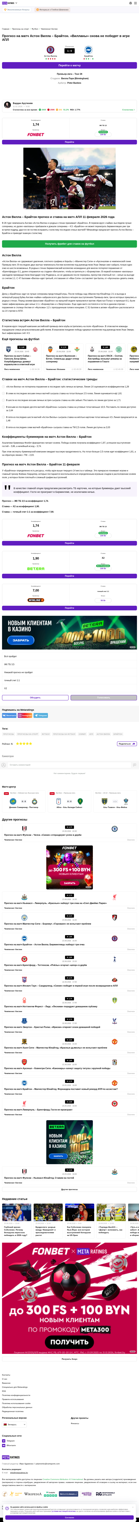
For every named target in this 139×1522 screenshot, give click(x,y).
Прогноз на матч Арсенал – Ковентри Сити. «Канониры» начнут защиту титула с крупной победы (57, 1068)
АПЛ (91, 734)
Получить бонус (69, 1359)
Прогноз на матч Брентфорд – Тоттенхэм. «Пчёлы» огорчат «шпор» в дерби (45, 965)
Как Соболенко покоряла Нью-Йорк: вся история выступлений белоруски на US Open (79, 1231)
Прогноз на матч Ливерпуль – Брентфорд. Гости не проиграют (38, 1110)
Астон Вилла (50, 56)
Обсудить (35, 697)
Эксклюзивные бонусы (18, 10)
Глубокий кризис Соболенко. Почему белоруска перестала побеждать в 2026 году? (15, 1231)
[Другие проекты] (9, 3)
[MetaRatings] (11, 1457)
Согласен (69, 1517)
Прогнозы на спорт (27, 734)
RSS (4, 1391)
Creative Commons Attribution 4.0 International (63, 1479)
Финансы (75, 1423)
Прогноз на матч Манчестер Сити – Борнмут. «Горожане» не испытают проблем (47, 924)
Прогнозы (8, 734)
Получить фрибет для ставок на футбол (69, 243)
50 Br (103, 600)
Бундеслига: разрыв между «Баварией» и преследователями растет (46, 1231)
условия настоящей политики (64, 1511)
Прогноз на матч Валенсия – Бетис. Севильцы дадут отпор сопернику (62, 359)
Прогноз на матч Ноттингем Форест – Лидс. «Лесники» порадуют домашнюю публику (50, 1006)
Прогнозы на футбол (64, 734)
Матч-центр (9, 786)
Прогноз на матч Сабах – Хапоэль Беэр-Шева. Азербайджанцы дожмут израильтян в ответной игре (19, 360)
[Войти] (130, 3)
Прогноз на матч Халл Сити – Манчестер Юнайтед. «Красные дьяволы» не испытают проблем (55, 1048)
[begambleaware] (68, 1494)
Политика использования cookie (16, 1403)
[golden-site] (15, 1494)
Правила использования (13, 1399)
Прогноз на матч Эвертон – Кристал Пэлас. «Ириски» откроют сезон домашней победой (52, 1027)
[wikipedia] (33, 1494)
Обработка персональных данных (17, 1407)
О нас (4, 1379)
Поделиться (125, 744)
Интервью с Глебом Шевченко (54, 10)
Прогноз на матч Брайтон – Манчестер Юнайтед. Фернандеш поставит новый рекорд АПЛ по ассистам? (61, 1089)
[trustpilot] (50, 1494)
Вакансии (6, 1383)
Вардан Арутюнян (23, 103)
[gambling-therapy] (86, 1494)
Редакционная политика (12, 1411)
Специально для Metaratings (15, 1387)
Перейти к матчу (70, 65)
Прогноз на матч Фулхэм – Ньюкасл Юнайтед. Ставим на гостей (39, 1178)
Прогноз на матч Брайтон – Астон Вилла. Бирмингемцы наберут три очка (44, 944)
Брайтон (88, 56)
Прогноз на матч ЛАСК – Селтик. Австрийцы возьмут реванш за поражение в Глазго (105, 359)
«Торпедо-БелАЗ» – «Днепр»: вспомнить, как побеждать (110, 1230)
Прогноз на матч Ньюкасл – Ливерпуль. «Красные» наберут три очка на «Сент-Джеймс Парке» (55, 903)
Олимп (82, 734)
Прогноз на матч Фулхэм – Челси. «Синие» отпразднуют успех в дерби (42, 835)
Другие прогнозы (14, 819)
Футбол (46, 734)
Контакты (6, 1375)
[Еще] (135, 3)
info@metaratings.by (19, 1473)
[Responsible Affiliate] (105, 1494)
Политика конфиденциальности (16, 1395)
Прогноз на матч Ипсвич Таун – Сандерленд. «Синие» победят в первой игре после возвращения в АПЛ (61, 986)
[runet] (4, 1494)
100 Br (103, 134)
